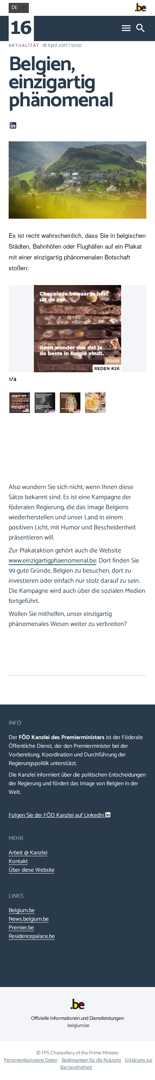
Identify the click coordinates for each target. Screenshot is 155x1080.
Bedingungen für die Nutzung (91, 1060)
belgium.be (78, 1026)
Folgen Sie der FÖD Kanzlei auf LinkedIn (57, 815)
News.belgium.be (29, 919)
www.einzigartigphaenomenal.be (52, 560)
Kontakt (18, 861)
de (14, 8)
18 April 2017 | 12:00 (62, 45)
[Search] (140, 28)
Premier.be (21, 928)
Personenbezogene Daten (30, 1060)
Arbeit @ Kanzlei (28, 853)
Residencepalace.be (32, 936)
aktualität (24, 45)
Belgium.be (22, 910)
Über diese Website (31, 870)
